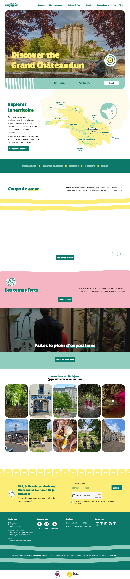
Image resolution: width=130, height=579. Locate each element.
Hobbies (74, 166)
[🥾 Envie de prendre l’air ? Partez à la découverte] (16, 401)
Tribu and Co (114, 555)
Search (111, 83)
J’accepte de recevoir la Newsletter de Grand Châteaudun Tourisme (94, 502)
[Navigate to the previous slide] (114, 254)
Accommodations (52, 166)
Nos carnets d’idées (65, 258)
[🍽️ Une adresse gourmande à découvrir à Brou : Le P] (41, 401)
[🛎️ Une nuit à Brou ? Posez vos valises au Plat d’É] (16, 435)
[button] (122, 5)
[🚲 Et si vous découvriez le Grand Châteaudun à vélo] (89, 435)
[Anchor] (110, 60)
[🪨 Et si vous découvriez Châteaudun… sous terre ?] (113, 401)
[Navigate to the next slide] (118, 254)
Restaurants (29, 166)
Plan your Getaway (55, 5)
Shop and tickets (103, 5)
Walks (104, 166)
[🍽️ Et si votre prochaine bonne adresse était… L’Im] (65, 435)
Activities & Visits (74, 5)
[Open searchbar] (115, 5)
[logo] (11, 5)
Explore (41, 5)
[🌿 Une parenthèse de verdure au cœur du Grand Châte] (89, 401)
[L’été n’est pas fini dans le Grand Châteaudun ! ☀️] (41, 435)
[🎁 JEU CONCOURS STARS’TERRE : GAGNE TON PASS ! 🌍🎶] (113, 435)
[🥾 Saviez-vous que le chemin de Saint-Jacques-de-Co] (65, 401)
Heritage (90, 166)
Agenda (88, 5)
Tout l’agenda (65, 299)
